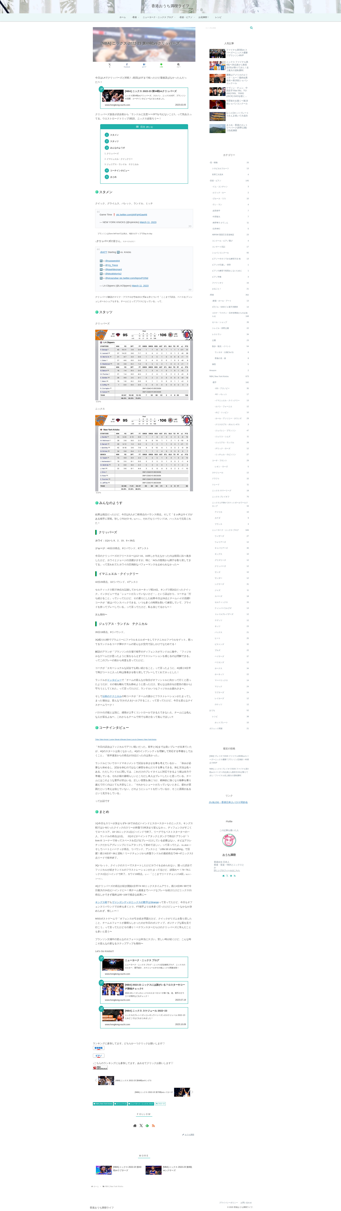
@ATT (103, 252)
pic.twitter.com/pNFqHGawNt (131, 214)
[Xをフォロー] (141, 1125)
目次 (142, 126)
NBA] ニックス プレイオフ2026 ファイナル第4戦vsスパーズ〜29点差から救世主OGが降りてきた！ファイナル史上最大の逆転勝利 (229, 772)
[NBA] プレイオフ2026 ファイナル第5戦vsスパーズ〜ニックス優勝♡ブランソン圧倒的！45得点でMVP (229, 759)
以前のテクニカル (112, 696)
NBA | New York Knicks (104, 1104)
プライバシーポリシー (228, 1203)
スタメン (114, 135)
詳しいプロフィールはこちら (227, 870)
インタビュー (114, 680)
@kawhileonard (113, 269)
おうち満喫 (229, 854)
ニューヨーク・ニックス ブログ (142, 1104)
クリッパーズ (113, 154)
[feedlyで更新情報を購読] (147, 1125)
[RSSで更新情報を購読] (153, 1125)
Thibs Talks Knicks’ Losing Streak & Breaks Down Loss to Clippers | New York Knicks (125, 739)
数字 (145, 902)
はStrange (153, 902)
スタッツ (114, 141)
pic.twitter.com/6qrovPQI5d (133, 278)
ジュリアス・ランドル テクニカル (123, 164)
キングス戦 (101, 902)
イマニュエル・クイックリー (120, 159)
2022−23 (161, 1104)
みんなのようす (117, 148)
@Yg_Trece (111, 265)
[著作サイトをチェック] (135, 1125)
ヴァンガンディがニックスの (127, 902)
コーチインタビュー (119, 170)
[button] (178, 65)
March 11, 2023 (148, 222)
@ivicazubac (112, 278)
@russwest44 (112, 261)
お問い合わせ (246, 1203)
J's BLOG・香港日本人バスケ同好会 (228, 802)
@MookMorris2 (113, 273)
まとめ (113, 177)
